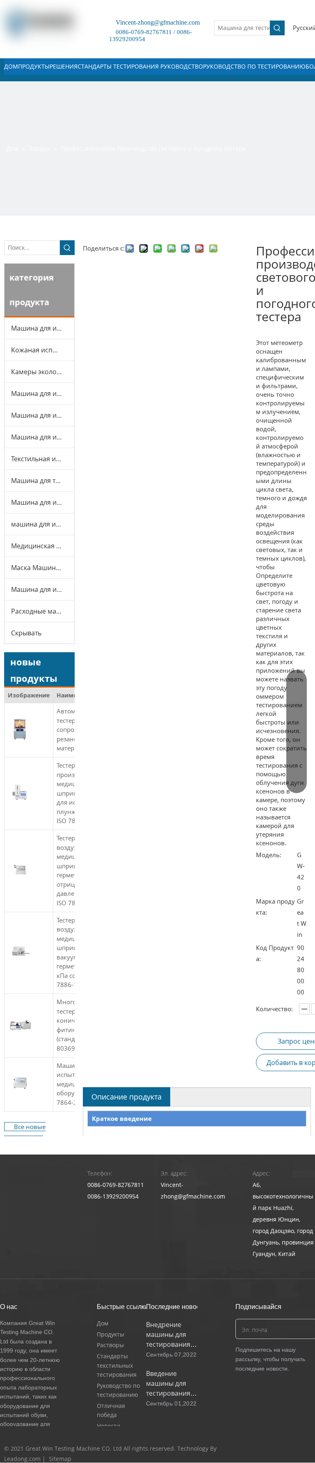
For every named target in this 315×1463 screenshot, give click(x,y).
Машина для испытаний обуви (42, 328)
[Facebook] (257, 1448)
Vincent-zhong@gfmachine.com (154, 22)
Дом (102, 1323)
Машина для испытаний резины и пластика (42, 393)
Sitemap (60, 1459)
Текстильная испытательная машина (42, 458)
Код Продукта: (275, 953)
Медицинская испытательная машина (42, 545)
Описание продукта (126, 1097)
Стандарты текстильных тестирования (117, 1365)
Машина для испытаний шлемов (42, 502)
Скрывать (26, 632)
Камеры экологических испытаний (42, 371)
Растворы (110, 1345)
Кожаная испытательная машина (42, 349)
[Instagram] (304, 1448)
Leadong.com (22, 1459)
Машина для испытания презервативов (42, 589)
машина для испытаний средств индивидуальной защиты (42, 524)
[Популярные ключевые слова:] (277, 28)
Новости (108, 1426)
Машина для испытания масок (42, 437)
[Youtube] (288, 1448)
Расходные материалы (42, 611)
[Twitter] (272, 1448)
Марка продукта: (275, 906)
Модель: (268, 855)
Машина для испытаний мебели (42, 415)
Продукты (110, 1334)
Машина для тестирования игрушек (42, 480)
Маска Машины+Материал (42, 567)
